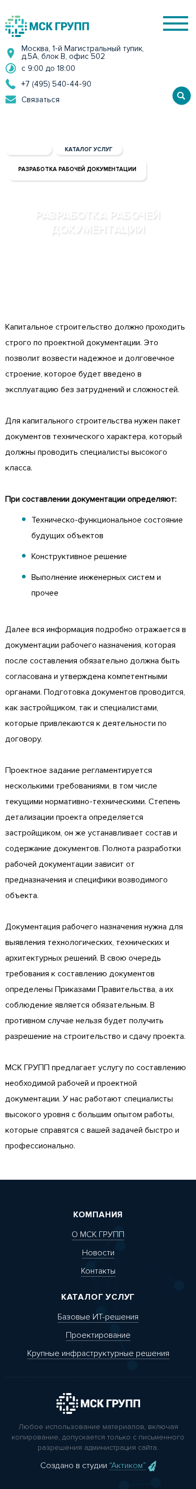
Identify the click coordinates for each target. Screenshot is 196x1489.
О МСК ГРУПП (98, 1234)
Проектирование (98, 1335)
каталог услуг (88, 149)
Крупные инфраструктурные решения (98, 1353)
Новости (98, 1253)
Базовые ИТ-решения (98, 1317)
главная (28, 149)
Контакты (98, 1271)
